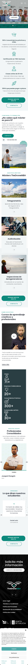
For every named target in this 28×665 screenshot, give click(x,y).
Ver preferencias (14, 657)
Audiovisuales (14, 239)
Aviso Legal (22, 661)
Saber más (5, 364)
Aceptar (14, 649)
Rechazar (14, 653)
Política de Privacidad (13, 661)
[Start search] (25, 3)
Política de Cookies (4, 661)
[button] (25, 630)
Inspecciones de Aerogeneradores (14, 278)
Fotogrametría (14, 201)
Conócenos (14, 17)
